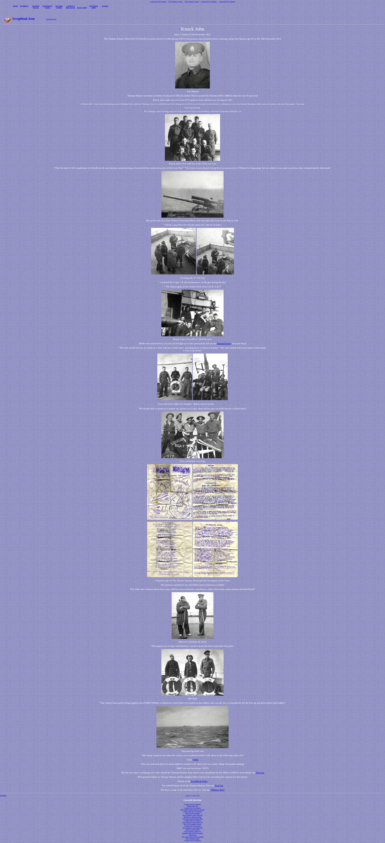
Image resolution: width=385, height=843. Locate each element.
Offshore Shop (217, 790)
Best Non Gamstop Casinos (192, 817)
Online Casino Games (193, 829)
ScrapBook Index (199, 781)
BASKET (105, 6)
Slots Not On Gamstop (192, 813)
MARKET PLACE (36, 7)
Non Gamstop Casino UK (192, 831)
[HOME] (3, 796)
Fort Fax (260, 772)
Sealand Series (224, 343)
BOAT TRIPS (82, 8)
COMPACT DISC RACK (70, 7)
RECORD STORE (59, 7)
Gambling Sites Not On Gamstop (192, 833)
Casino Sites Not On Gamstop (192, 811)
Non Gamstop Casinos (175, 2)
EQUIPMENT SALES (47, 7)
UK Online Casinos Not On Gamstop (192, 810)
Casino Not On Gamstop (209, 2)
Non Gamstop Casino (192, 838)
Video (195, 759)
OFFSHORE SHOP (93, 7)
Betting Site (192, 835)
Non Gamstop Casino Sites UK (193, 815)
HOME (15, 6)
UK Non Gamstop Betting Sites (192, 819)
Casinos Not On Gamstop (158, 2)
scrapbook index (51, 19)
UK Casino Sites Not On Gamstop (193, 837)
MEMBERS (24, 6)
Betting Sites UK (192, 806)
